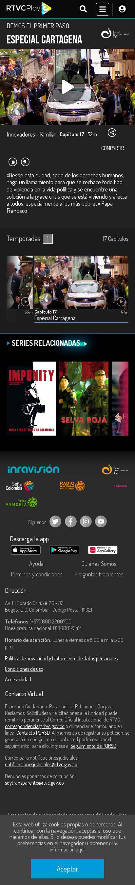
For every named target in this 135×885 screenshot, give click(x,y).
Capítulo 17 (45, 312)
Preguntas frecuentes (99, 574)
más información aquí (84, 846)
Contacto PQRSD (33, 732)
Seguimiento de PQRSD (93, 746)
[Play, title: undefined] (67, 87)
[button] (15, 294)
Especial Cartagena (55, 318)
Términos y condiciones (36, 574)
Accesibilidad (18, 679)
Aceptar (67, 868)
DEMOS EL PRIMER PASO (38, 25)
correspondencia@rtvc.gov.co (35, 726)
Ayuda (36, 563)
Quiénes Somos (99, 563)
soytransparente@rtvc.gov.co (34, 782)
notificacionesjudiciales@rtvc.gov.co (41, 764)
